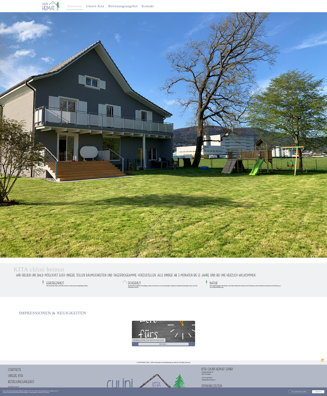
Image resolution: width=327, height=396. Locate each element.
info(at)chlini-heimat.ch (208, 380)
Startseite (74, 6)
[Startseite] (50, 11)
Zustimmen (318, 391)
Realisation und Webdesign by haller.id (166, 362)
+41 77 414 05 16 (207, 378)
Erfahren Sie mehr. (43, 392)
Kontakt (148, 6)
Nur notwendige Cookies (299, 391)
